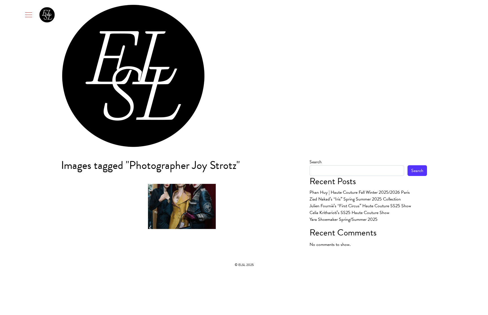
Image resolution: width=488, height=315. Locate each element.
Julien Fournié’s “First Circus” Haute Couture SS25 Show (360, 205)
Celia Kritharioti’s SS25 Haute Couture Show (349, 212)
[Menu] (39, 14)
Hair (343, 75)
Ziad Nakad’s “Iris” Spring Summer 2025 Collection (355, 199)
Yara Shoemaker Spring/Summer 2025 (344, 219)
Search (316, 161)
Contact (417, 75)
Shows (400, 75)
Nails (382, 75)
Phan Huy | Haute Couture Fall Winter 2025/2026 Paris (360, 192)
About (329, 75)
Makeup (362, 75)
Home (313, 75)
